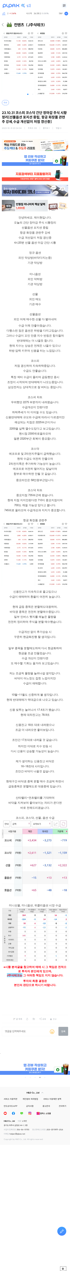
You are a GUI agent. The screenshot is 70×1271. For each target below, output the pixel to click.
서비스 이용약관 (10, 1099)
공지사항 (30, 1106)
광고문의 (46, 1106)
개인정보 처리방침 (30, 1099)
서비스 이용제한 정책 (52, 1099)
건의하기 (62, 1106)
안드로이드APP (10, 1106)
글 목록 (19, 1019)
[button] (27, 94)
